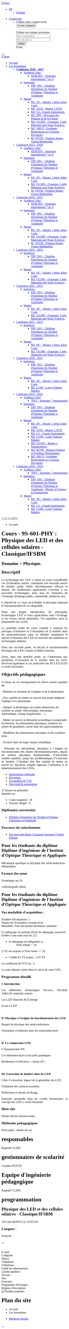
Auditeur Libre (32, 72)
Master (27, 98)
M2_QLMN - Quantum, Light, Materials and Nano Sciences (49, 123)
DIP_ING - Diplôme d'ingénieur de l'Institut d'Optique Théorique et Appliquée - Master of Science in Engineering (48, 486)
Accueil (13, 62)
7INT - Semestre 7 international (49, 400)
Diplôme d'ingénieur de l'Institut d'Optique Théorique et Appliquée (33, 819)
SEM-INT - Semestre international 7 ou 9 (43, 77)
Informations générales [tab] (22, 774)
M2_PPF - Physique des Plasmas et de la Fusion (45, 117)
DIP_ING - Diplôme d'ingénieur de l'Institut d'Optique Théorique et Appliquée (44, 90)
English (20, 12)
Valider (21, 43)
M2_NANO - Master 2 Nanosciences (44, 445)
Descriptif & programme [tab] (23, 784)
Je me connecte (26, 25)
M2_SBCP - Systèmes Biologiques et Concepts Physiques (45, 132)
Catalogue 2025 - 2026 (29, 144)
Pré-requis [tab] (15, 777)
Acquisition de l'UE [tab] (20, 780)
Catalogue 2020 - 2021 (29, 358)
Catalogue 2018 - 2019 (29, 466)
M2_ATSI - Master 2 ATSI (46, 108)
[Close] (2, 1243)
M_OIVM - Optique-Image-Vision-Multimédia (47, 140)
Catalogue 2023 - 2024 (29, 249)
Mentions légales (18, 1318)
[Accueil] (5, 3)
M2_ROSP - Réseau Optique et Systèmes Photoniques (48, 451)
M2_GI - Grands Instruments (48, 112)
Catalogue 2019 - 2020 (29, 394)
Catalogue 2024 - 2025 (29, 197)
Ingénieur (29, 82)
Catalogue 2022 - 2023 (29, 285)
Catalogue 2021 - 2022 (29, 322)
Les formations (17, 66)
